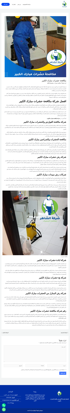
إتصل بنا (13, 4)
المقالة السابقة (64, 332)
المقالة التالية (5, 332)
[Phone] (4, 405)
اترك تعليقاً (64, 83)
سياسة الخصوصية (26, 4)
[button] (5, 4)
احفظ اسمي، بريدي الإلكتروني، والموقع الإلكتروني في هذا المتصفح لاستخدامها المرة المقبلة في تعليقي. (42, 369)
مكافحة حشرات (57, 83)
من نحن (19, 4)
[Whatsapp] (4, 409)
